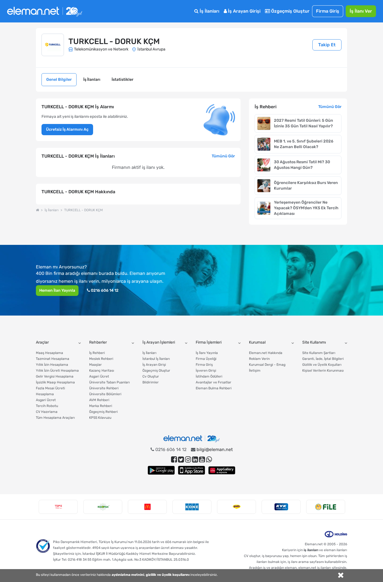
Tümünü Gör (223, 156)
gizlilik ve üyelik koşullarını (168, 575)
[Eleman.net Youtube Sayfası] (202, 460)
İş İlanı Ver (361, 11)
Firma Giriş (327, 11)
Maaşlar (95, 365)
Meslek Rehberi (101, 359)
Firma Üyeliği (206, 359)
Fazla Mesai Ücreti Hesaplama (50, 391)
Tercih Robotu (47, 406)
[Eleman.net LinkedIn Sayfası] (195, 460)
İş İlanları (209, 11)
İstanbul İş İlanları (156, 359)
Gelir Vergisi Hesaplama (54, 376)
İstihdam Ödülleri (209, 376)
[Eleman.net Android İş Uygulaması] (161, 470)
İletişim (254, 370)
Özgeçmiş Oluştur (290, 11)
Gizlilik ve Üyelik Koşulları (322, 365)
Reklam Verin (259, 359)
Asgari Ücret (46, 400)
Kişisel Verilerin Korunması (323, 370)
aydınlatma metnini (128, 575)
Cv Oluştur (150, 376)
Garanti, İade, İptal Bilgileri (323, 359)
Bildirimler (150, 382)
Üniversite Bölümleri (105, 394)
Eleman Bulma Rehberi (214, 388)
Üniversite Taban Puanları (109, 382)
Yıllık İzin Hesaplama (52, 365)
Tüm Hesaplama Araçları (55, 418)
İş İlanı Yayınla (207, 353)
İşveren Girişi (206, 370)
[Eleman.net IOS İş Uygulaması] (191, 470)
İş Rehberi (97, 353)
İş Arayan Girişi (243, 11)
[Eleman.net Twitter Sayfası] (181, 460)
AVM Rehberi (99, 400)
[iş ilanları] (44, 11)
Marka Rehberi (100, 406)
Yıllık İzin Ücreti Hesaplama (57, 370)
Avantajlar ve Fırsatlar (213, 382)
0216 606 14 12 (104, 290)
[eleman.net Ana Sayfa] (37, 210)
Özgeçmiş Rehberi (103, 412)
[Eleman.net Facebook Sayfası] (174, 460)
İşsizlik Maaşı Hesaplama (55, 382)
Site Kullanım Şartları (318, 353)
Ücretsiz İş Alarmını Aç (67, 129)
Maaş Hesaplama (49, 353)
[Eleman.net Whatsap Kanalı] (209, 460)
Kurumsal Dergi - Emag (267, 365)
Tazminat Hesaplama (52, 359)
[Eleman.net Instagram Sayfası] (188, 460)
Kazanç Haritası (101, 370)
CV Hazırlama (46, 412)
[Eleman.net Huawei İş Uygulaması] (221, 470)
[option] (58, 507)
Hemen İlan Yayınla (57, 290)
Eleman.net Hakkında (265, 353)
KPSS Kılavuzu (100, 418)
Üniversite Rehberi (104, 388)
